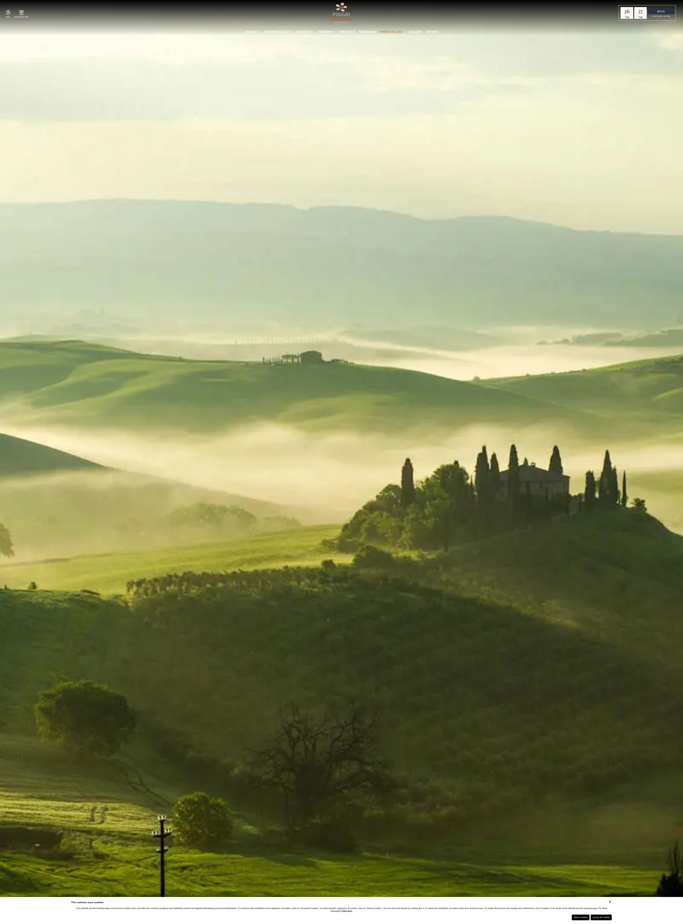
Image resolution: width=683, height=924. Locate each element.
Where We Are (390, 32)
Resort (252, 32)
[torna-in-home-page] (341, 13)
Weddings (367, 32)
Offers (432, 32)
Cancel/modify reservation (661, 16)
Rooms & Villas (277, 32)
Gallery (415, 32)
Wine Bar (325, 32)
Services (304, 32)
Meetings (347, 32)
